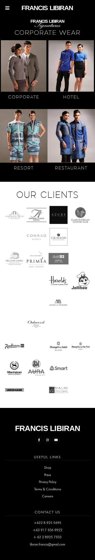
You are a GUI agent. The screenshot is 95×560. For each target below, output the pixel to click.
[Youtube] (56, 440)
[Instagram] (47, 440)
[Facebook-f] (39, 440)
